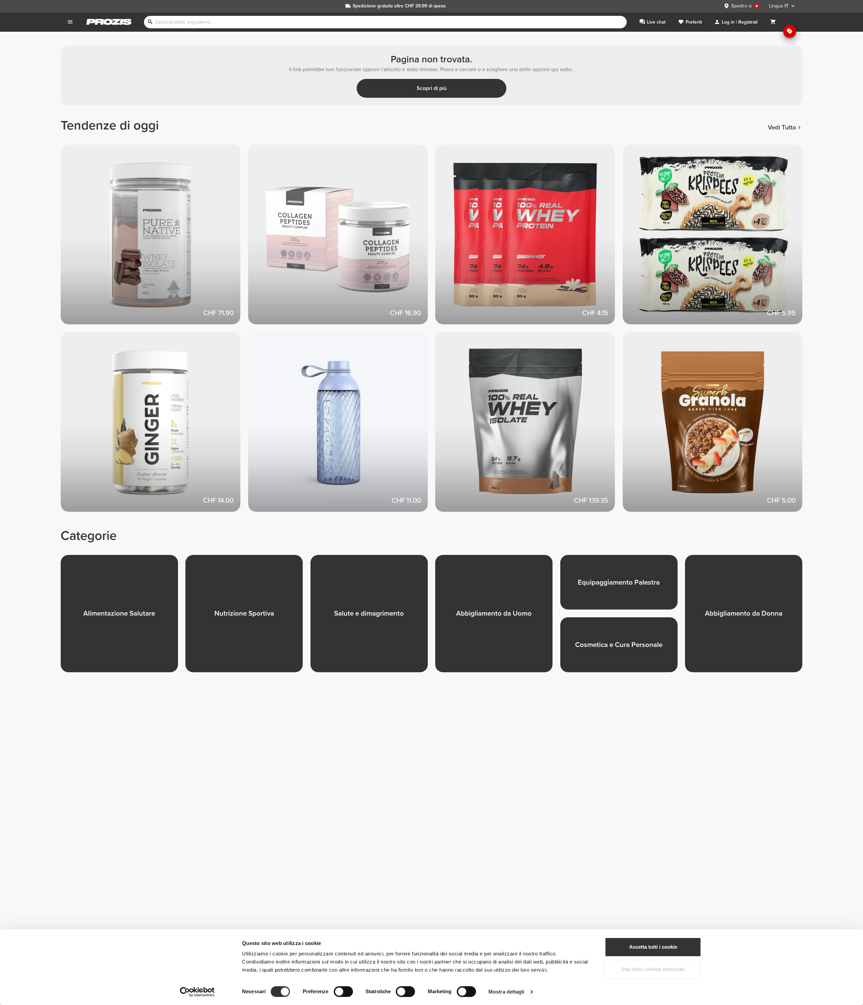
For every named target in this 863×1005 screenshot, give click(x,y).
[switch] (343, 991)
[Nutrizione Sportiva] (247, 617)
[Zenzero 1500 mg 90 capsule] (154, 426)
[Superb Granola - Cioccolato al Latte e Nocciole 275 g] (716, 426)
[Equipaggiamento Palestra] (622, 586)
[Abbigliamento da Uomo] (497, 617)
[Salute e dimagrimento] (372, 617)
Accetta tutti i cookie (653, 947)
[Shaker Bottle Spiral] (342, 426)
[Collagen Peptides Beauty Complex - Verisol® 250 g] (342, 238)
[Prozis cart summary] (773, 22)
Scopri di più (432, 88)
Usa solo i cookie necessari (653, 969)
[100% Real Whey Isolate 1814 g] (529, 426)
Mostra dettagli (506, 992)
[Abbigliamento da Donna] (747, 617)
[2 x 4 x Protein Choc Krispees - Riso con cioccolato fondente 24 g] (716, 238)
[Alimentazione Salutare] (123, 617)
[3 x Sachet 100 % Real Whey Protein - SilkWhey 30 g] (529, 238)
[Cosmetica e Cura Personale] (622, 648)
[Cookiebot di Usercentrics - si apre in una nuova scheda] (197, 992)
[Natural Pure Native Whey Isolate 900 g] (154, 238)
